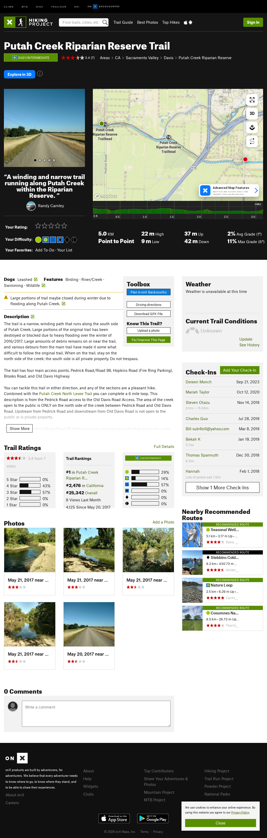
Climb (9, 6)
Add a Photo (163, 522)
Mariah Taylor (197, 392)
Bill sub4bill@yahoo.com (207, 428)
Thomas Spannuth (202, 455)
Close (221, 823)
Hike (39, 6)
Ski (77, 6)
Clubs (88, 794)
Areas (105, 57)
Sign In (253, 22)
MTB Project (154, 799)
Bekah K (193, 439)
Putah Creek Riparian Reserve (205, 57)
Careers (12, 802)
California (95, 485)
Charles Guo (197, 418)
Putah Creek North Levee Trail (65, 393)
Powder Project (217, 786)
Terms (144, 831)
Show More (20, 428)
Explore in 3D (20, 74)
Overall (91, 492)
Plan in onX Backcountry (149, 292)
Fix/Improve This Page (148, 340)
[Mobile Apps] (188, 22)
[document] (220, 816)
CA (117, 57)
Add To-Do (44, 250)
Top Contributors (159, 770)
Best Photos (147, 22)
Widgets (90, 786)
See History (249, 344)
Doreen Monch (199, 381)
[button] (9, 128)
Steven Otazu (198, 402)
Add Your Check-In (239, 370)
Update (245, 339)
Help (87, 778)
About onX (14, 794)
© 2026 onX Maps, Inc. (120, 831)
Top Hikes (171, 22)
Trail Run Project (218, 778)
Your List (64, 250)
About (88, 770)
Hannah (193, 471)
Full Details (164, 446)
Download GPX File (148, 314)
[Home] (31, 22)
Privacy (158, 831)
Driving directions (148, 305)
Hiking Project (216, 770)
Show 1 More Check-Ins (222, 487)
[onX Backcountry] (104, 7)
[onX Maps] (16, 762)
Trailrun (58, 6)
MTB (25, 6)
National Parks (217, 794)
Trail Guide (123, 22)
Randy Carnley (51, 205)
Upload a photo (148, 330)
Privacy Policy (240, 812)
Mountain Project (159, 792)
